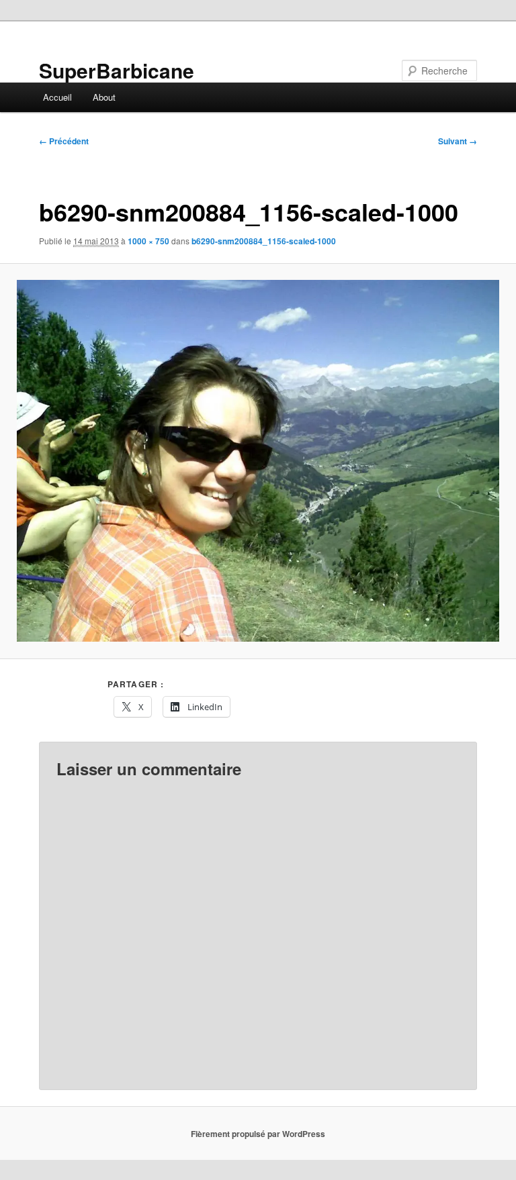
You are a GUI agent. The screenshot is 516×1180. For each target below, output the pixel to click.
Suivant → (457, 141)
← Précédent (64, 141)
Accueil (57, 97)
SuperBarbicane (116, 70)
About (104, 97)
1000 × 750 (148, 241)
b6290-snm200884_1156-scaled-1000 (263, 241)
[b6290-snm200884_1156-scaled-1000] (258, 461)
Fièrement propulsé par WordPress (258, 1134)
